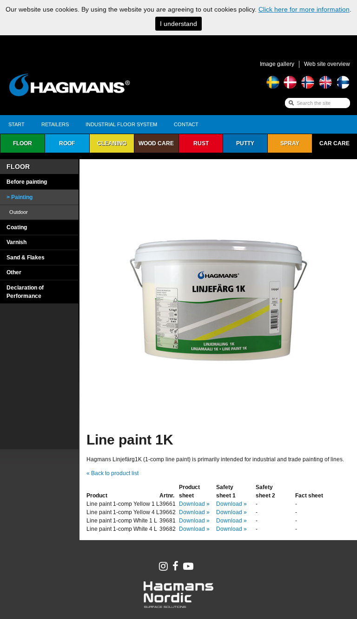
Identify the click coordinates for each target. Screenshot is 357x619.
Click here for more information (304, 9)
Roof (67, 143)
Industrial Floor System (121, 124)
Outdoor (18, 212)
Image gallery (277, 64)
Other (14, 272)
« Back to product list (112, 473)
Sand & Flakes (26, 257)
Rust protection (201, 146)
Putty (245, 143)
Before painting (27, 182)
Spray (289, 143)
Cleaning (111, 143)
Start (16, 124)
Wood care (156, 143)
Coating (17, 227)
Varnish (16, 242)
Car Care (334, 143)
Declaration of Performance (25, 291)
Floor (22, 143)
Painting (22, 197)
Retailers (55, 124)
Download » (194, 504)
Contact (186, 124)
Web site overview (327, 64)
